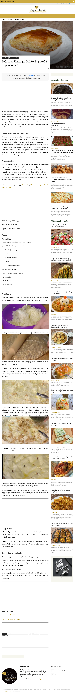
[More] (37, 644)
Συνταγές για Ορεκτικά (56, 281)
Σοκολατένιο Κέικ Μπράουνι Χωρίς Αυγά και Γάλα (61, 99)
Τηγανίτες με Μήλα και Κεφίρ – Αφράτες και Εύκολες (61, 491)
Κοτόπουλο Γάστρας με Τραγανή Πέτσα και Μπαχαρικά (61, 458)
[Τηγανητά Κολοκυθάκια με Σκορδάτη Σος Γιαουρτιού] (62, 337)
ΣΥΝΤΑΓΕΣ (13, 15)
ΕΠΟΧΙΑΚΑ (44, 15)
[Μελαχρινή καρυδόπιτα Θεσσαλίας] (62, 114)
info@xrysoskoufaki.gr (34, 679)
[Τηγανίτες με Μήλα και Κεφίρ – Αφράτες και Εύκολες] (62, 502)
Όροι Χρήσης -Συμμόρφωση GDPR (30, 689)
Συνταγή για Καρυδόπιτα (10, 615)
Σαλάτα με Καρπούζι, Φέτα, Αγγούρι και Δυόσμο (59, 226)
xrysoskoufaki (10, 633)
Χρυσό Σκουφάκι (7, 691)
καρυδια (16, 633)
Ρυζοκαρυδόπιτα (35, 633)
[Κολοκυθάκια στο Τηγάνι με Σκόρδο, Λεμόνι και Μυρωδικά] (62, 271)
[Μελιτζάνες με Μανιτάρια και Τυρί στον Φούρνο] (62, 535)
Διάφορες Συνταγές (55, 175)
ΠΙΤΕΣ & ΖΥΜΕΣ (27, 15)
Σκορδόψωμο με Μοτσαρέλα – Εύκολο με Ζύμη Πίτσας (61, 207)
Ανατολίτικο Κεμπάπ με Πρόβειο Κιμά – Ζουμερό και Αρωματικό (62, 151)
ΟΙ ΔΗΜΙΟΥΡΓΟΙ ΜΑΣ (59, 15)
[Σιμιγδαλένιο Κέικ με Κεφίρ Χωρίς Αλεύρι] (62, 371)
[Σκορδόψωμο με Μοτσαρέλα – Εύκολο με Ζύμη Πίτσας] (62, 197)
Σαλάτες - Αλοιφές (55, 247)
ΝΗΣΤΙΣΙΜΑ (36, 15)
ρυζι (30, 633)
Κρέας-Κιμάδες (54, 148)
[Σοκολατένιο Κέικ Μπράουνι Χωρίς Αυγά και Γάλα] (62, 88)
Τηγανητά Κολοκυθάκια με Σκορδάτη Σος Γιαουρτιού (59, 326)
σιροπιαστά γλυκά (43, 633)
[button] (71, 16)
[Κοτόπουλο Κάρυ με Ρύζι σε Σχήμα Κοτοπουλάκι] (62, 304)
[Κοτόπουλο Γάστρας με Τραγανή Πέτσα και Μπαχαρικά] (62, 469)
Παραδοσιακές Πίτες (24, 633)
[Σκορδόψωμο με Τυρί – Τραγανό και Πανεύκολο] (62, 436)
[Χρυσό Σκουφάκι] (37, 9)
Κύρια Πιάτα (10, 19)
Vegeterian (54, 512)
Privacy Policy (47, 689)
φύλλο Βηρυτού (5, 635)
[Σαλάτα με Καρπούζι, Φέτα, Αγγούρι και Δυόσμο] (62, 237)
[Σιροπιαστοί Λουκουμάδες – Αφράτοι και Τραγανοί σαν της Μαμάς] (62, 168)
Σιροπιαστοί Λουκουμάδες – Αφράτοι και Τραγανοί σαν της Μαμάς (61, 179)
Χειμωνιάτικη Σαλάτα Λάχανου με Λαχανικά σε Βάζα (62, 391)
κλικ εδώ (31, 75)
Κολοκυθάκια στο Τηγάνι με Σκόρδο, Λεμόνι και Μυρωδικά (61, 259)
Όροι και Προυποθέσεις (10, 689)
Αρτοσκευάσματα (55, 446)
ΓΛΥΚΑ (19, 15)
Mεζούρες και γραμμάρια (62, 689)
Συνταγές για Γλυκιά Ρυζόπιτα (11, 619)
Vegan (53, 96)
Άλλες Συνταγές (35, 185)
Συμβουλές (25, 185)
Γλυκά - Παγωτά (55, 121)
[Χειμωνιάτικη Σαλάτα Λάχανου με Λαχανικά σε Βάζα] (62, 402)
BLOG (50, 15)
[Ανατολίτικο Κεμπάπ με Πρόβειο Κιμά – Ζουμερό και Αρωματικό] (62, 141)
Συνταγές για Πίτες (13, 57)
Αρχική (3, 19)
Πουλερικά (53, 314)
